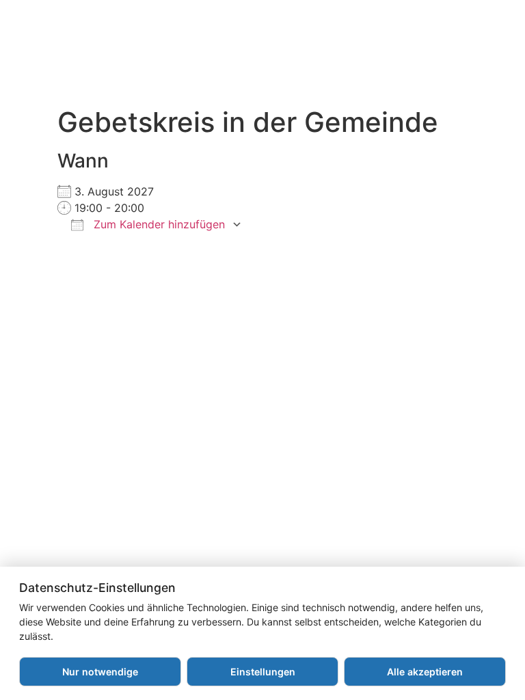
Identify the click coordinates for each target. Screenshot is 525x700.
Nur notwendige (100, 671)
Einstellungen (262, 671)
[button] (286, 60)
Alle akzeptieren (425, 671)
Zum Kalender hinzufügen (157, 224)
